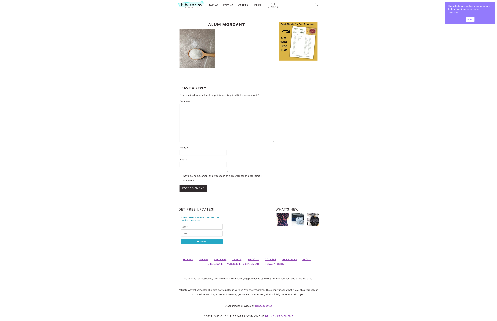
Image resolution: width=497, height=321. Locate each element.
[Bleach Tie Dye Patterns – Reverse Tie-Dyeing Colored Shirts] (282, 219)
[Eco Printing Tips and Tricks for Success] (313, 219)
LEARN (257, 5)
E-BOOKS (253, 259)
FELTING (228, 5)
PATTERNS (220, 259)
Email (184, 159)
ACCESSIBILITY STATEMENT (243, 264)
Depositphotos (263, 306)
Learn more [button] (453, 12)
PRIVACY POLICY (274, 264)
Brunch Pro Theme (279, 316)
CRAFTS (243, 5)
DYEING (213, 5)
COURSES (270, 259)
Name (184, 147)
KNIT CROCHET (274, 5)
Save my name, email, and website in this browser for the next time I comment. (222, 178)
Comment (186, 101)
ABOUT (306, 259)
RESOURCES (289, 259)
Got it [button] (470, 19)
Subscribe (201, 241)
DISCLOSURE (215, 264)
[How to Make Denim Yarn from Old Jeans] (297, 219)
